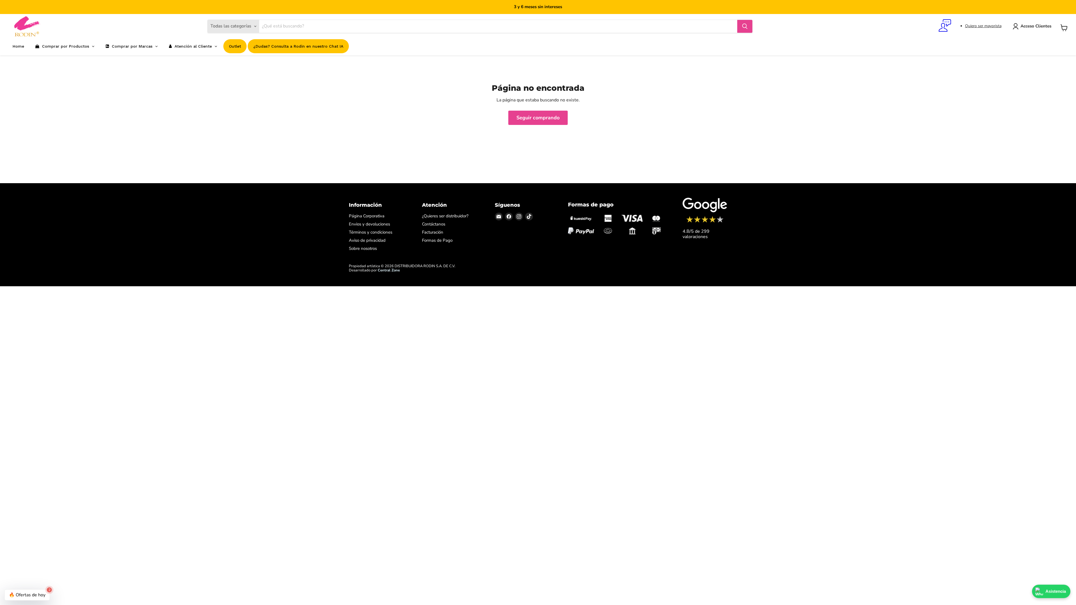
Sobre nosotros (363, 248)
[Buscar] (744, 26)
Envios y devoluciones (369, 224)
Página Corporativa (366, 216)
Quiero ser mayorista (983, 26)
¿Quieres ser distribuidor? (445, 216)
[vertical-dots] (705, 222)
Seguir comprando (538, 117)
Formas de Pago (437, 240)
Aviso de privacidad (367, 240)
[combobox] (498, 26)
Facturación (432, 232)
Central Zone (389, 270)
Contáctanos (433, 224)
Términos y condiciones (370, 232)
